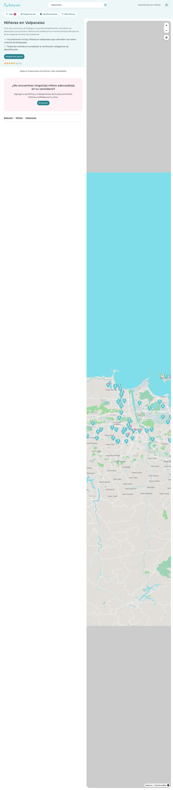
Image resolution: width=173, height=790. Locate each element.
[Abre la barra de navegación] (166, 5)
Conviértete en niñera (149, 5)
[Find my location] (166, 37)
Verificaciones (49, 14)
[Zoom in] (166, 25)
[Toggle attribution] (168, 785)
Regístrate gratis (14, 56)
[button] (126, 441)
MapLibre (149, 785)
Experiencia (29, 14)
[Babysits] (12, 5)
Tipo (11, 14)
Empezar (43, 103)
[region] (128, 404)
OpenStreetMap (160, 785)
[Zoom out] (166, 30)
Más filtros (69, 14)
